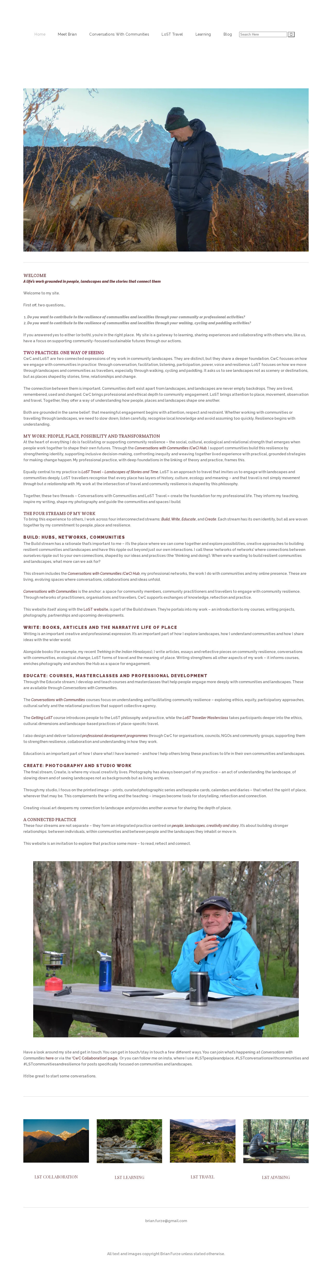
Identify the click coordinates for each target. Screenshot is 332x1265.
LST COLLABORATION (56, 1177)
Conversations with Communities (50, 591)
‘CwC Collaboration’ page (94, 1058)
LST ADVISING (276, 1177)
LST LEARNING (129, 1177)
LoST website (95, 609)
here (50, 1058)
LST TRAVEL (203, 1177)
